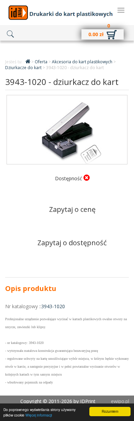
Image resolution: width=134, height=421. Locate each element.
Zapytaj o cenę (72, 209)
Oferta (41, 62)
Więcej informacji (38, 415)
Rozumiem (110, 411)
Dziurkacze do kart (24, 68)
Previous (17, 124)
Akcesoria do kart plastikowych (82, 62)
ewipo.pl (120, 401)
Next (117, 124)
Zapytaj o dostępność (72, 242)
